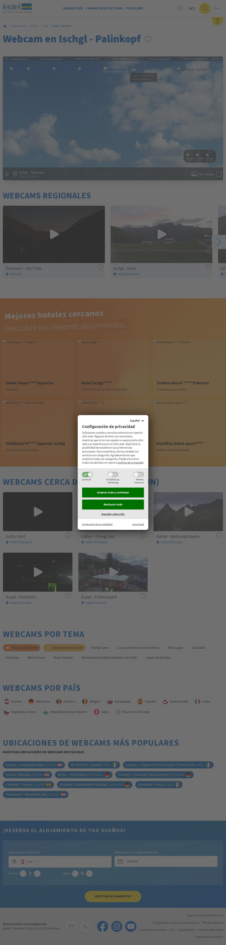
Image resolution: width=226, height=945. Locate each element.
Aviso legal (138, 524)
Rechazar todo (113, 504)
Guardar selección (113, 514)
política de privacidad (130, 463)
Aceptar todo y (113, 492)
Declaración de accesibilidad (97, 524)
